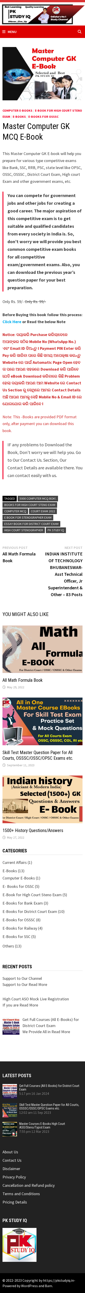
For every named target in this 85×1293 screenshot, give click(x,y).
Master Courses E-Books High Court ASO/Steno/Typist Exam (42, 1125)
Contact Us (12, 1160)
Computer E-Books (17, 110)
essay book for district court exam (31, 524)
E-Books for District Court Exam (29, 911)
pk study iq (56, 530)
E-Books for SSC (16, 936)
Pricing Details (14, 1202)
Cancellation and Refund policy (28, 1185)
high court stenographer (23, 530)
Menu (12, 31)
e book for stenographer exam (27, 517)
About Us (10, 1151)
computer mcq (15, 511)
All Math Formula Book (22, 680)
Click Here (11, 321)
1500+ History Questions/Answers (32, 830)
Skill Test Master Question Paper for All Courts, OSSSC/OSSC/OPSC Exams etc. (37, 755)
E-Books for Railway (19, 928)
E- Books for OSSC (18, 886)
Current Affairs (14, 862)
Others (8, 946)
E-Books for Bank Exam (22, 903)
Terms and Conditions (21, 1193)
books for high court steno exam (29, 505)
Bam (48, 1286)
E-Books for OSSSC (43, 117)
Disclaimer (11, 1168)
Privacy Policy (14, 1177)
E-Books (19, 117)
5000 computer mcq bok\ (37, 498)
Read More (38, 984)
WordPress (29, 1286)
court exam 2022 (43, 511)
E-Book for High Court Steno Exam (32, 894)
